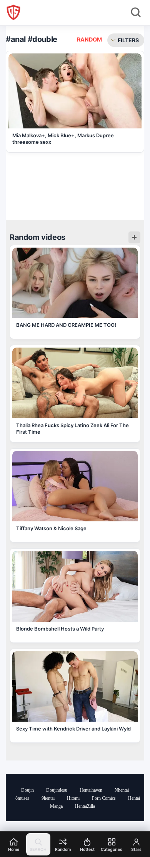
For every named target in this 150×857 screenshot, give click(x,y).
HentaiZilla (85, 806)
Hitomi (73, 798)
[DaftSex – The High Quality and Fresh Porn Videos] (13, 12)
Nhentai (122, 790)
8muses (22, 798)
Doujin (27, 790)
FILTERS (128, 40)
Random (89, 39)
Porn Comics (104, 798)
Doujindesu (56, 790)
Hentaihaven (91, 790)
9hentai (48, 798)
